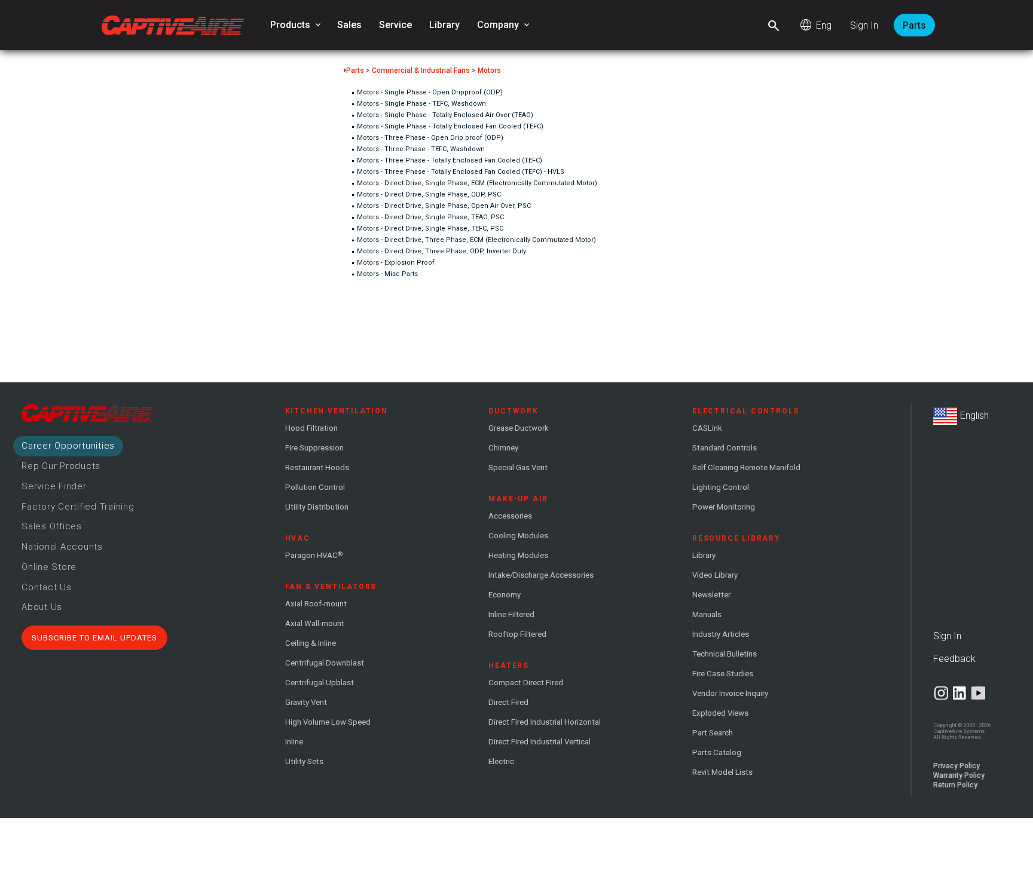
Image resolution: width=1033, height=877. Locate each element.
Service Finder (54, 486)
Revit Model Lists (722, 772)
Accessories (510, 515)
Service (395, 24)
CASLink (707, 428)
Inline (294, 741)
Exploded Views (720, 713)
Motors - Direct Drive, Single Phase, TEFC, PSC (430, 228)
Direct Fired (508, 702)
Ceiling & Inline (310, 643)
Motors (489, 70)
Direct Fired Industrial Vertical (539, 741)
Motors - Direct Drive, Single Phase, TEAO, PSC (430, 217)
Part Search (712, 732)
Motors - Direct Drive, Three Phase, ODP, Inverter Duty (441, 251)
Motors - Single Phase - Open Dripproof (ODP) (430, 92)
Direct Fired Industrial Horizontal (544, 721)
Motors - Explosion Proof (396, 262)
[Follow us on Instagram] (941, 693)
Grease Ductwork (518, 428)
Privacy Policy (956, 766)
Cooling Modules (518, 535)
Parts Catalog (716, 752)
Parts (914, 25)
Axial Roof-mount (316, 603)
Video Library (715, 575)
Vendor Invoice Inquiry (730, 693)
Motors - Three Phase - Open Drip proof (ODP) (430, 138)
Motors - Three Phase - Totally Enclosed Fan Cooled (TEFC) (449, 160)
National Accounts (62, 546)
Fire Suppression (314, 447)
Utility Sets (304, 761)
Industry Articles (720, 634)
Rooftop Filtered (517, 634)
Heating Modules (518, 555)
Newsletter (711, 594)
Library (444, 24)
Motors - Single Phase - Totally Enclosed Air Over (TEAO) (445, 115)
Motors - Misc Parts (387, 274)
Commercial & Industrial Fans (421, 70)
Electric (501, 761)
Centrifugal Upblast (319, 682)
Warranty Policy (959, 775)
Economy (504, 594)
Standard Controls (724, 447)
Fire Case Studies (722, 673)
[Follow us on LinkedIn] (960, 693)
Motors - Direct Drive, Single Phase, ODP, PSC (429, 194)
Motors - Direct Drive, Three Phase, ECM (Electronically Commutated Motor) (476, 240)
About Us (42, 607)
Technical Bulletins (724, 653)
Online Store (49, 567)
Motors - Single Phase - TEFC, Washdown (421, 104)
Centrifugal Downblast (324, 662)
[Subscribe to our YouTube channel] (978, 693)
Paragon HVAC (314, 555)
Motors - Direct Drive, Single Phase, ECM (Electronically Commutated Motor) (477, 183)
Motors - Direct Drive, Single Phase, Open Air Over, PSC (444, 206)
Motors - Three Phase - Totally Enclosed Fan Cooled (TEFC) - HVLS (460, 172)
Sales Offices (52, 526)
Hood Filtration (311, 428)
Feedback (954, 658)
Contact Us (47, 587)
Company (504, 25)
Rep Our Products (61, 466)
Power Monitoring (723, 506)
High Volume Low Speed (328, 721)
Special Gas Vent (518, 467)
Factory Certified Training (78, 506)
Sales (349, 24)
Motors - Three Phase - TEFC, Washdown (421, 149)
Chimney (503, 447)
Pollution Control (315, 487)
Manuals (707, 614)
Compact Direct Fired (525, 682)
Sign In (864, 25)
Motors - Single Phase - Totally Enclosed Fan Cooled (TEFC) (450, 126)
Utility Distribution (317, 506)
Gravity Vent (306, 702)
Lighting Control (720, 487)
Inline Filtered (511, 614)
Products (296, 25)
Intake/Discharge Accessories (541, 575)
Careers (68, 445)
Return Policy (955, 785)
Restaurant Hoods (317, 467)
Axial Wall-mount (314, 623)
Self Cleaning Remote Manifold (746, 467)
